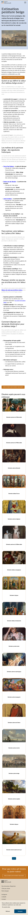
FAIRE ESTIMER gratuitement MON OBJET (13, 77)
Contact (4, 899)
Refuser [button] (8, 911)
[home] (6, 2)
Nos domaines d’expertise (9, 886)
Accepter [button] (20, 911)
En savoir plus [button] (6, 907)
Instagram (4, 894)
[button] (24, 2)
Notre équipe (5, 891)
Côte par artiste (6, 888)
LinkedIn (4, 897)
